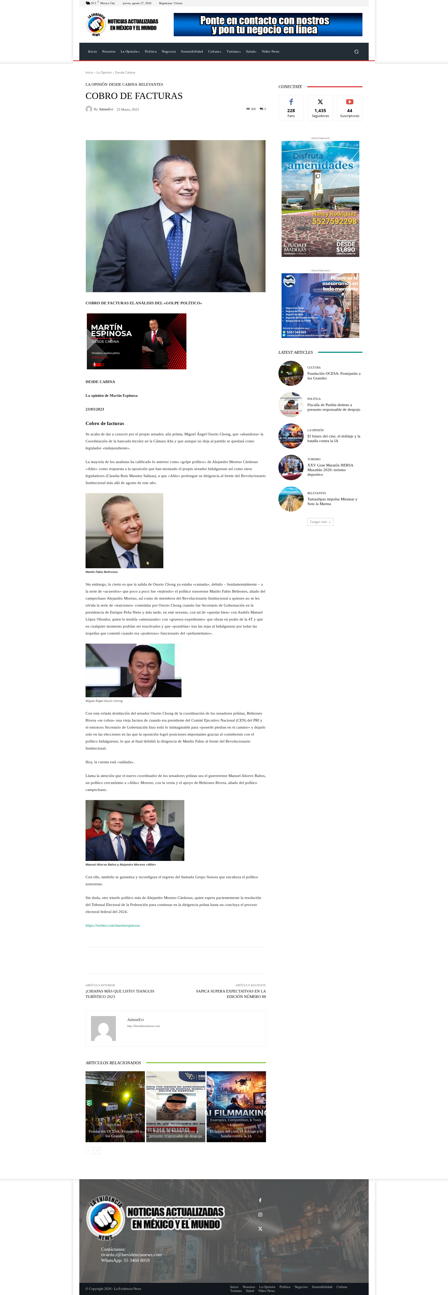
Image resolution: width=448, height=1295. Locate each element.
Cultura (114, 1125)
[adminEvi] (90, 109)
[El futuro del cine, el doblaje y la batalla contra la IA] (236, 1106)
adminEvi (106, 109)
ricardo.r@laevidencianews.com (131, 1254)
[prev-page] (89, 1150)
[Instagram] (260, 1215)
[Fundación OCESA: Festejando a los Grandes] (115, 1106)
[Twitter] (260, 1229)
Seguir (321, 99)
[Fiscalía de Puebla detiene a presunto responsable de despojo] (176, 1106)
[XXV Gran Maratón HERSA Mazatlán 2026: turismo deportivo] (291, 467)
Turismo (313, 459)
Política (175, 1125)
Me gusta (291, 99)
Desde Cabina (125, 72)
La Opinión (104, 72)
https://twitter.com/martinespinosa (113, 925)
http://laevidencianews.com (143, 1026)
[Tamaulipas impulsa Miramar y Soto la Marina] (291, 499)
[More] (246, 960)
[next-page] (97, 1150)
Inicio (89, 72)
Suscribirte (350, 99)
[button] (356, 52)
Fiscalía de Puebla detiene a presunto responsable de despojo (175, 1133)
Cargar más (318, 522)
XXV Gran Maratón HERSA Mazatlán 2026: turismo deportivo (330, 470)
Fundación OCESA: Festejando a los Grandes (115, 1133)
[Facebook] (260, 1200)
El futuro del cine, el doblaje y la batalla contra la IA (236, 1133)
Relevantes (151, 85)
